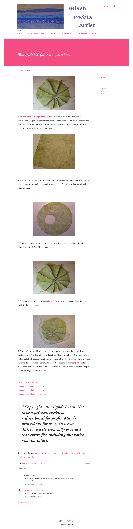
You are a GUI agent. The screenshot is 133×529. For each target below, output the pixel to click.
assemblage (55, 453)
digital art (65, 453)
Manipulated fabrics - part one (31, 386)
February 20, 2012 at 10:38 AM (34, 484)
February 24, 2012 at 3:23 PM (34, 497)
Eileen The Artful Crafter (32, 490)
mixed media (37, 453)
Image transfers (66, 33)
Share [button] (103, 77)
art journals (29, 457)
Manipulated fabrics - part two (31, 390)
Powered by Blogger (68, 521)
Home (19, 33)
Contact (52, 33)
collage (47, 453)
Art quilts (103, 88)
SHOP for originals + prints (35, 33)
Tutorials (103, 94)
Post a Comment (23, 502)
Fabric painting (82, 33)
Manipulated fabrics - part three (32, 394)
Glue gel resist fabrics (27, 382)
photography (75, 453)
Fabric (102, 91)
